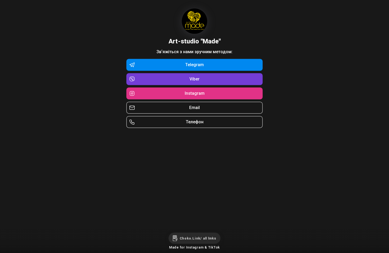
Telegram (194, 64)
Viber (194, 79)
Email (194, 107)
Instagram (195, 93)
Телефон (194, 121)
